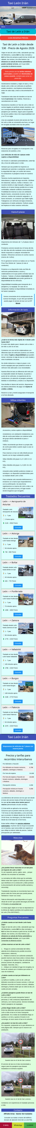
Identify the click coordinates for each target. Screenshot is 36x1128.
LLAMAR (30, 1125)
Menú (3, 27)
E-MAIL (6, 1125)
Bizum (18, 303)
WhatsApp (18, 1125)
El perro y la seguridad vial (12, 904)
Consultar (18, 527)
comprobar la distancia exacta (11, 66)
